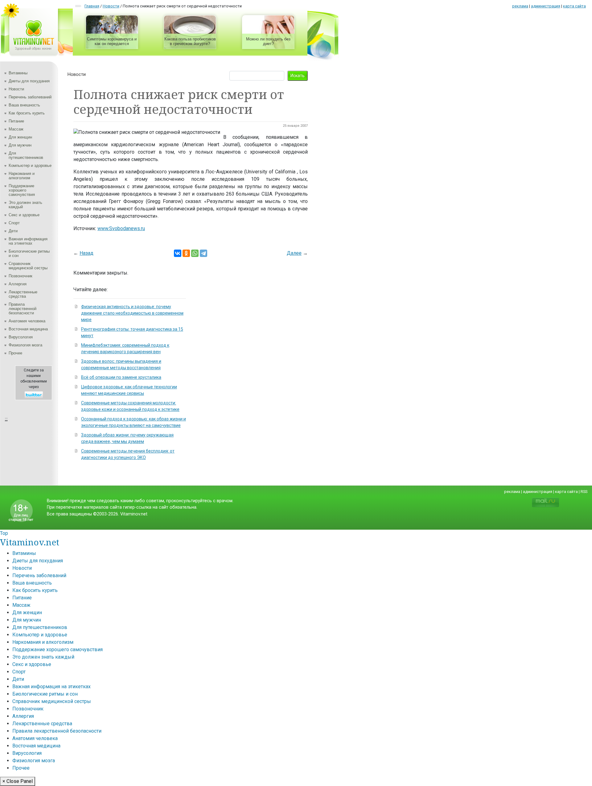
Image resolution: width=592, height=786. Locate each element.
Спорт (14, 223)
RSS (584, 491)
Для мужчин (20, 145)
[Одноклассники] (186, 253)
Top (4, 533)
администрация (545, 6)
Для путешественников (26, 155)
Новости (16, 89)
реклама (520, 6)
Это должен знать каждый (25, 204)
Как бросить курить (27, 113)
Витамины (18, 73)
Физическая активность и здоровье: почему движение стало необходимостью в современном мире (132, 313)
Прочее (15, 353)
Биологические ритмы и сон (29, 253)
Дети (13, 231)
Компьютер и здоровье (30, 165)
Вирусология (21, 337)
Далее (294, 253)
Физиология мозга (25, 345)
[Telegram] (203, 253)
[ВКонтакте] (177, 253)
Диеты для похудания (29, 81)
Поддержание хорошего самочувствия (22, 190)
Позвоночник (20, 276)
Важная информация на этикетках (28, 241)
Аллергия (18, 284)
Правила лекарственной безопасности (22, 308)
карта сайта (574, 6)
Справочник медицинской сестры (28, 265)
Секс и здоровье (24, 215)
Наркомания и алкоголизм (22, 175)
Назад (86, 253)
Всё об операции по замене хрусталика (121, 377)
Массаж (16, 129)
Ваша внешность (24, 105)
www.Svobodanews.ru (121, 228)
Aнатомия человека (27, 321)
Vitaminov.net (29, 542)
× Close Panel (17, 781)
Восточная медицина (28, 329)
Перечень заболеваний (30, 97)
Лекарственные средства (23, 294)
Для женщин (20, 137)
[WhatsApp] (195, 253)
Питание (16, 121)
